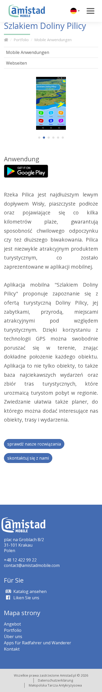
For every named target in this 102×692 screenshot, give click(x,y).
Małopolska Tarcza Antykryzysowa (55, 685)
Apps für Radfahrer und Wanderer (37, 643)
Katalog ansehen (29, 591)
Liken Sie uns (25, 598)
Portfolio (21, 39)
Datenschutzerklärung (55, 680)
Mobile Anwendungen (53, 39)
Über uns (13, 636)
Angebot (12, 624)
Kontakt (12, 649)
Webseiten (16, 63)
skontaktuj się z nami (28, 458)
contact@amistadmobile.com (32, 565)
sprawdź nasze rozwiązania (34, 444)
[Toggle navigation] (90, 11)
